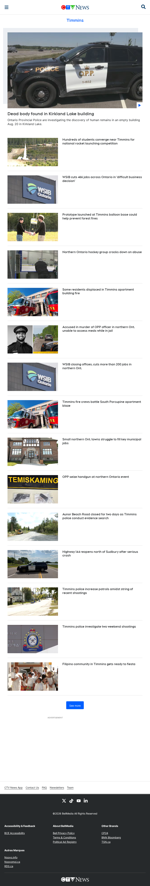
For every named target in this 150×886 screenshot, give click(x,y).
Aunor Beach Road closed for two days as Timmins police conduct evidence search (99, 516)
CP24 (105, 833)
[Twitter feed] (64, 801)
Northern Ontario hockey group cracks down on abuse (102, 252)
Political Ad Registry (65, 841)
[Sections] (6, 7)
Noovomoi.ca (12, 861)
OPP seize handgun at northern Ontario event (95, 477)
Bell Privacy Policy (64, 833)
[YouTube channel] (78, 801)
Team (70, 787)
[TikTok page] (71, 801)
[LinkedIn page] (86, 801)
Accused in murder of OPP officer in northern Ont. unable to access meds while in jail (98, 329)
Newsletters (57, 787)
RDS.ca (8, 866)
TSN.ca (106, 841)
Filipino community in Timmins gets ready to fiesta (98, 664)
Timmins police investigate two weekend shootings (99, 626)
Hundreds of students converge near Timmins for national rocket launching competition (98, 141)
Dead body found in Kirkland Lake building (51, 113)
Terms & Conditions (64, 837)
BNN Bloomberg (111, 837)
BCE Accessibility (14, 833)
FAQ (44, 787)
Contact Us (32, 787)
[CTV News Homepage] (75, 7)
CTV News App (13, 787)
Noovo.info (10, 857)
